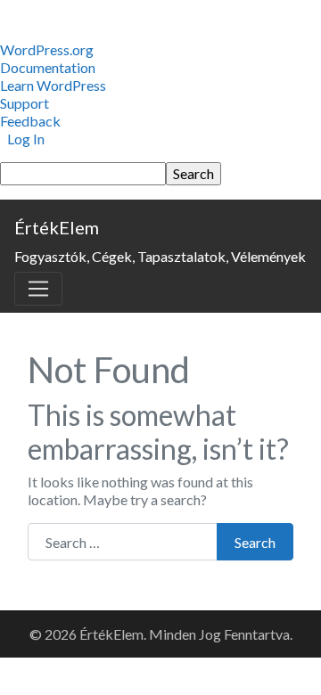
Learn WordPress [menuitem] (53, 85)
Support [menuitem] (24, 102)
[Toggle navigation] (38, 289)
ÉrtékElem (56, 227)
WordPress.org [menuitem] (47, 49)
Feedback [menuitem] (30, 120)
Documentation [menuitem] (47, 67)
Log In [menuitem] (26, 138)
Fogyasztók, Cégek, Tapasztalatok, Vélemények (160, 256)
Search (255, 542)
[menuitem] (160, 173)
